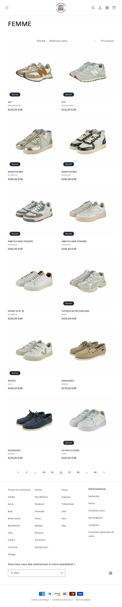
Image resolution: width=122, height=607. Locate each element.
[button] (6, 7)
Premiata (39, 511)
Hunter (38, 489)
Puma (38, 518)
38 (78, 472)
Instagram (93, 525)
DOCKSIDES (68, 381)
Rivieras (39, 532)
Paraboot (39, 504)
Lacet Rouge (43, 600)
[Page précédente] (18, 472)
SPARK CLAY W (16, 311)
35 (52, 472)
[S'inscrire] (61, 573)
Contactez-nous (96, 510)
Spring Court (41, 547)
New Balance (41, 496)
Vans (64, 518)
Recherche (93, 496)
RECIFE (12, 381)
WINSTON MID (15, 172)
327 (10, 102)
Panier (91, 503)
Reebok (39, 525)
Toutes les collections (19, 489)
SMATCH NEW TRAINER (20, 241)
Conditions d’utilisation (63, 600)
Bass (10, 511)
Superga (66, 496)
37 (69, 472)
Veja (64, 525)
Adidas (11, 496)
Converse (13, 547)
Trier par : (41, 40)
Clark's (11, 539)
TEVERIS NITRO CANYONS (75, 311)
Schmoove (40, 539)
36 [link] (61, 472)
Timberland (68, 504)
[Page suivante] (103, 472)
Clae (10, 532)
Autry (11, 504)
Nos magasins (95, 517)
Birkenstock (14, 518)
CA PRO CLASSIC (71, 450)
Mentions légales (83, 600)
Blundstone (14, 525)
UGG (64, 511)
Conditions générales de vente (101, 534)
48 (95, 472)
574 (64, 102)
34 (44, 472)
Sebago (12, 554)
